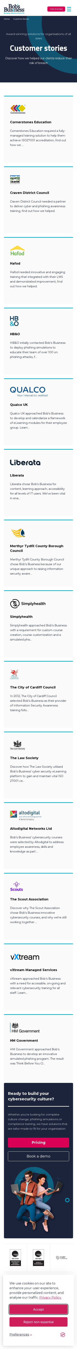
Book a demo (38, 1156)
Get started (56, 8)
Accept (38, 1309)
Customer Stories (21, 19)
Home (7, 19)
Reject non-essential (38, 1322)
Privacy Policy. (50, 1297)
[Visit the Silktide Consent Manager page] (63, 1334)
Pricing (38, 1142)
